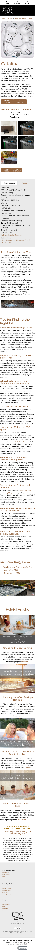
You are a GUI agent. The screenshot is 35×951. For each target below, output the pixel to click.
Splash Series (5, 892)
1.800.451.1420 (13, 925)
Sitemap (23, 932)
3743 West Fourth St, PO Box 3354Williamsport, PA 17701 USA (17, 922)
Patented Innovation (7, 895)
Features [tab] (25, 183)
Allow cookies (13, 948)
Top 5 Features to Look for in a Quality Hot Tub (17, 752)
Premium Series (6, 874)
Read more (25, 662)
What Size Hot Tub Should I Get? (17, 804)
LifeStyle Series (5, 876)
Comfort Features (6, 879)
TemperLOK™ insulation (19, 442)
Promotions (5, 911)
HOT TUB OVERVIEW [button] (17, 170)
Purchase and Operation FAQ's (17, 567)
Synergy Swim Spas (6, 890)
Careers (4, 906)
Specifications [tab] (9, 183)
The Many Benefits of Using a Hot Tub (17, 698)
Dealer (7, 3)
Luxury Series (5, 872)
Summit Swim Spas (6, 888)
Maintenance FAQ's (12, 573)
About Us (4, 902)
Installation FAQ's (11, 570)
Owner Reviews (6, 904)
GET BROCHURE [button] (20, 101)
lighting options (12, 493)
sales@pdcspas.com (21, 925)
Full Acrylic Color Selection (11, 235)
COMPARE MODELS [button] (6, 170)
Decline (23, 948)
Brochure (17, 3)
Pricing (27, 3)
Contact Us (5, 908)
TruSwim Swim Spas (7, 886)
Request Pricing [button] (7, 101)
